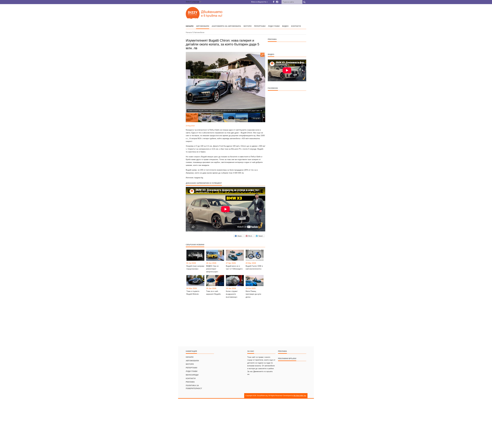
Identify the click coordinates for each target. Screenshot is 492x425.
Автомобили (202, 26)
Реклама (190, 382)
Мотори (248, 26)
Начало (189, 32)
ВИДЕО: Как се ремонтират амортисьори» (212, 269)
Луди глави (274, 26)
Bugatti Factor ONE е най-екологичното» (254, 267)
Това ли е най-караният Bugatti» (213, 292)
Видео (285, 26)
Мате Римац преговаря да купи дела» (253, 294)
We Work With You (299, 395)
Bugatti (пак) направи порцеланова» (195, 267)
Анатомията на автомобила (226, 26)
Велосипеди (192, 375)
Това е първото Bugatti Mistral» (192, 292)
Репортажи (259, 26)
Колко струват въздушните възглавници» (232, 294)
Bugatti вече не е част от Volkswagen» (234, 267)
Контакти (296, 26)
